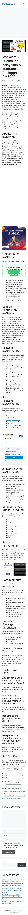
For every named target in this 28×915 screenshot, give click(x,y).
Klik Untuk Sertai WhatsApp (14, 273)
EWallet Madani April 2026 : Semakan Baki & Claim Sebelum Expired (12, 897)
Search (4, 862)
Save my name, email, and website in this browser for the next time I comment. (13, 845)
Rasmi (12, 788)
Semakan (18, 788)
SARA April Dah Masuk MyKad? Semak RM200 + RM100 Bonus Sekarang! (12, 890)
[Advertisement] (14, 23)
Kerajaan (7, 788)
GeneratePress (14, 912)
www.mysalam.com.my (13, 420)
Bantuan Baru (8, 4)
